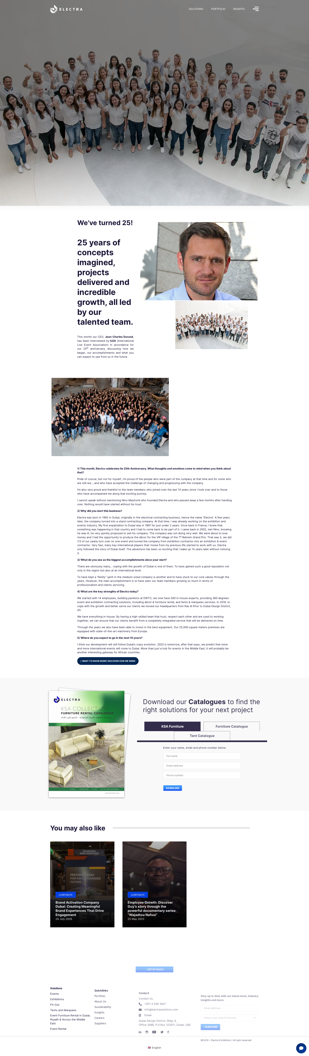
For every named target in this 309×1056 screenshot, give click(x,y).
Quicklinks (101, 990)
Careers (99, 1017)
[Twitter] (162, 1032)
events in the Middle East (188, 648)
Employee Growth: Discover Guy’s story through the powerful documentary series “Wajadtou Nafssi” (152, 908)
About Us (100, 1001)
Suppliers (100, 1023)
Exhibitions (57, 999)
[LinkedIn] (140, 1032)
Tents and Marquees (63, 1010)
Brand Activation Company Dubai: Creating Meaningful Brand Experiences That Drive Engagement (80, 908)
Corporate (66, 894)
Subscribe (211, 1026)
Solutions (196, 8)
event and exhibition (90, 602)
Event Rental (58, 1028)
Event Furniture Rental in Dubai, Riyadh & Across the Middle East (70, 1019)
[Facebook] (168, 1032)
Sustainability (102, 1007)
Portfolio (218, 8)
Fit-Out (54, 1004)
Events (54, 993)
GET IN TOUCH (155, 969)
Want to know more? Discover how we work (108, 661)
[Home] (66, 9)
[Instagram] (146, 1032)
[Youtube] (154, 1032)
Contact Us (146, 998)
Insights (239, 8)
